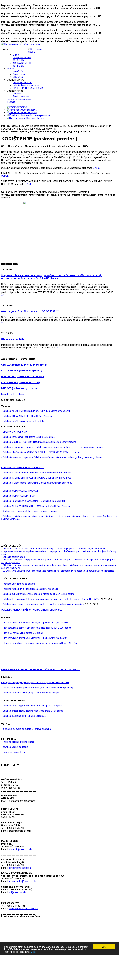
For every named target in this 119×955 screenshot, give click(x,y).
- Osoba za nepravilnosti (13, 752)
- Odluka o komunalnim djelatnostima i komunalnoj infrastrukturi (33, 501)
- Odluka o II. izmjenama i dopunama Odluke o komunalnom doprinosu (36, 477)
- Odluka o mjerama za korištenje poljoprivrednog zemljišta (30, 692)
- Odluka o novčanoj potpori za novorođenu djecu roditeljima (31, 705)
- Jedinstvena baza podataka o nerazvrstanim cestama (29, 511)
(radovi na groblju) (21, 370)
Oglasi (16, 54)
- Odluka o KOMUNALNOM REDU (18, 495)
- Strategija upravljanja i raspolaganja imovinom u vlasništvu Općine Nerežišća (40, 643)
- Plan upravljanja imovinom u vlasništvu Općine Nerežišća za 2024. (35, 622)
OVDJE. (97, 168)
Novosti (32, 52)
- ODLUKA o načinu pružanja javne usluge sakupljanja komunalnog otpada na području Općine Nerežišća (53, 548)
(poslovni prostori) (20, 382)
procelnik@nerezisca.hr (20, 849)
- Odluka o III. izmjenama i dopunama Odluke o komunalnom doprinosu (36, 482)
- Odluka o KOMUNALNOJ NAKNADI (19, 490)
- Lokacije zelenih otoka (13, 557)
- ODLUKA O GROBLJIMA (14, 431)
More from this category (13, 394)
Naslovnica (36, 49)
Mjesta (10, 68)
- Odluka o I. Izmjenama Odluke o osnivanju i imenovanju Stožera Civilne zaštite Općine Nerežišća (50, 599)
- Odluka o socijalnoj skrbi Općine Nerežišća (23, 715)
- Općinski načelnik (22, 82)
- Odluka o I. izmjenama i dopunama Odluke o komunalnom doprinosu (36, 472)
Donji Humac (19, 74)
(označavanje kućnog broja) (24, 364)
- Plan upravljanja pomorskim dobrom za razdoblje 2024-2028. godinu (36, 627)
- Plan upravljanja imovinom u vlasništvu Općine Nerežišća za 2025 (34, 638)
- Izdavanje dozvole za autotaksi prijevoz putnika (26, 728)
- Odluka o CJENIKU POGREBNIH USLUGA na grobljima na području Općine (38, 442)
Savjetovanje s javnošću (19, 99)
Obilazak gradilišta (13, 339)
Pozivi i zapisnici (21, 96)
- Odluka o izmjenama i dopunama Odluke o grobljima (28, 436)
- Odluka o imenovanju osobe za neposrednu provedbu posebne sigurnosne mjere (42, 604)
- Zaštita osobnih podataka (14, 747)
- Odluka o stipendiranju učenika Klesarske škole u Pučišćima (32, 710)
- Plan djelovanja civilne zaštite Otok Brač (22, 633)
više (33, 951)
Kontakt (11, 101)
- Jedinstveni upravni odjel (26, 85)
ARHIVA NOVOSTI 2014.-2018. (22, 59)
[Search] (29, 48)
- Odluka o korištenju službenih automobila (22, 421)
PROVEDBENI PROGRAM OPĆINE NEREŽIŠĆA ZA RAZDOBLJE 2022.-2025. (40, 669)
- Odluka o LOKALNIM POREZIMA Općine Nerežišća (27, 416)
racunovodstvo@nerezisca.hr (23, 908)
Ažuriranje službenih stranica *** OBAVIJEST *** (30, 311)
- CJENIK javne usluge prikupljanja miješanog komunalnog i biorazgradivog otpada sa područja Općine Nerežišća (57, 570)
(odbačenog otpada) (19, 388)
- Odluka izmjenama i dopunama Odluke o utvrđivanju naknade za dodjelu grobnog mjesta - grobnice (51, 457)
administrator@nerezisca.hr (22, 881)
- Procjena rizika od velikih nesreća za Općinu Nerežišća (29, 588)
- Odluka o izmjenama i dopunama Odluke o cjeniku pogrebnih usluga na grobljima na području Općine (52, 447)
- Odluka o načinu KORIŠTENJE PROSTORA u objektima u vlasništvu (35, 411)
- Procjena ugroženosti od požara (18, 583)
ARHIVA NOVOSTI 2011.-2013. (22, 64)
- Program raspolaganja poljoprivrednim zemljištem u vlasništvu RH (35, 682)
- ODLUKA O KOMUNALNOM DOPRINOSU (22, 467)
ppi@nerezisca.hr (17, 892)
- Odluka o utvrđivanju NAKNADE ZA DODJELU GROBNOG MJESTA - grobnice (40, 452)
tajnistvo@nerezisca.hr (20, 867)
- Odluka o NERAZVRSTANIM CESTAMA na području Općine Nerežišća (36, 506)
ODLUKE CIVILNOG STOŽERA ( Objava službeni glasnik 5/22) (32, 609)
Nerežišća (18, 71)
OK (104, 946)
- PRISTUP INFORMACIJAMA (28, 88)
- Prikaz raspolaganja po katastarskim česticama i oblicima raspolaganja (37, 687)
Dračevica (18, 77)
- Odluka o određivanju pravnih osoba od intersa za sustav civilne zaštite (37, 594)
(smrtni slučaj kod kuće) (23, 376)
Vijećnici (17, 93)
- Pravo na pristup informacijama (17, 741)
